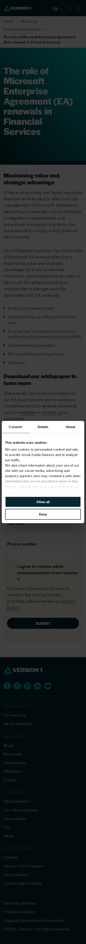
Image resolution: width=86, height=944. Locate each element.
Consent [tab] (15, 427)
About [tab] (70, 427)
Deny (43, 514)
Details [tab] (43, 427)
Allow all (43, 502)
